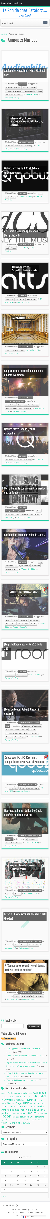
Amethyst (18, 1093)
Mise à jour (32, 1109)
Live (20, 408)
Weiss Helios (10, 95)
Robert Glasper (20, 737)
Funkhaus (35, 405)
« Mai (3, 1196)
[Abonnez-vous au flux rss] (3, 23)
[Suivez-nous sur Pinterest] (13, 23)
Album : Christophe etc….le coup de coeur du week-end (24, 593)
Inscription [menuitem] (17, 3)
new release (10, 675)
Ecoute (36, 722)
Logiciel (30, 142)
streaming (28, 146)
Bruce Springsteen (12, 514)
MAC (11, 788)
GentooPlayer (14, 1103)
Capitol (17, 730)
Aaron (39, 511)
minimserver (16, 1109)
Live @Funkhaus (18, 317)
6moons (4, 1093)
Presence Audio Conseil (14, 91)
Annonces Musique (25, 347)
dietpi (24, 1100)
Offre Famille (10, 460)
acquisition (9, 299)
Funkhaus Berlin (18, 350)
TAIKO (27, 1119)
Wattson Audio (31, 299)
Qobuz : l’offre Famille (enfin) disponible (19, 431)
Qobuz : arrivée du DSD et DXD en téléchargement (21, 170)
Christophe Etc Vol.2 (23, 566)
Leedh (4, 1106)
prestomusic (19, 146)
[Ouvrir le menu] (45, 23)
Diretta (31, 1100)
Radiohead (34, 733)
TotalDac (39, 1119)
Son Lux (33, 624)
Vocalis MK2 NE (29, 91)
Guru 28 (25, 87)
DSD (40, 193)
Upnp (37, 788)
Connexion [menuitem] (6, 3)
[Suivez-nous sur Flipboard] (10, 23)
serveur (24, 1116)
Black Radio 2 (36, 726)
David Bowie (33, 839)
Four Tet (27, 405)
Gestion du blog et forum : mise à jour (22, 1080)
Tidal (32, 1119)
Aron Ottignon (11, 405)
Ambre (11, 1092)
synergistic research (8, 1120)
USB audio (20, 1123)
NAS (42, 1109)
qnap (23, 1113)
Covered (25, 730)
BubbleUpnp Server (21, 1097)
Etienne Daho (10, 624)
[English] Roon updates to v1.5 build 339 (23, 646)
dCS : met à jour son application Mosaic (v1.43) (21, 233)
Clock (31, 1096)
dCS (7, 248)
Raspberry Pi (41, 1113)
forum (3, 1103)
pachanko (6, 1113)
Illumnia (33, 87)
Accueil (4, 34)
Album (8, 620)
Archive (16, 996)
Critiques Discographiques (15, 401)
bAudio (11, 1097)
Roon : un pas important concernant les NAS (25, 1056)
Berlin (20, 405)
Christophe (24, 514)
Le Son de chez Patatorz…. (25, 11)
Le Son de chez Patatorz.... (16, 1212)
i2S (34, 1104)
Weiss (40, 91)
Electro (8, 350)
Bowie (16, 945)
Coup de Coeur (34, 620)
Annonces (22, 84)
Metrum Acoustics (16, 1106)
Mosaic (13, 248)
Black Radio (26, 726)
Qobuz (13, 197)
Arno (40, 562)
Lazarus (18, 843)
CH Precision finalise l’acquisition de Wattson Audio (24, 269)
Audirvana (9, 146)
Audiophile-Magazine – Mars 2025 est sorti (24, 73)
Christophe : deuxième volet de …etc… (24, 535)
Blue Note (9, 730)
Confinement (34, 514)
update (24, 675)
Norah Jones (39, 996)
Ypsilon (28, 1123)
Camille (15, 620)
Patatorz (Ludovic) (12, 98)
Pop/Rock (9, 839)
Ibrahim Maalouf (27, 996)
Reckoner (9, 737)
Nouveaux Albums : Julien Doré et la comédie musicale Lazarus (23, 813)
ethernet (40, 1100)
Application (32, 784)
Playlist (32, 730)
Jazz (7, 726)
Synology (19, 1120)
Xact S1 (19, 95)
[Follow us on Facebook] (5, 23)
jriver (43, 1103)
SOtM (31, 1116)
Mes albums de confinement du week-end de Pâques (24, 490)
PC (16, 788)
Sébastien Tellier (23, 624)
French (30, 1216)
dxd (7, 197)
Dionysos (17, 894)
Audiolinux (39, 1093)
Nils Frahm (27, 408)
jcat (38, 1103)
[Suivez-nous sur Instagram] (8, 23)
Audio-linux (27, 1093)
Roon (18, 675)
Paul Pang (17, 1113)
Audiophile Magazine (13, 87)
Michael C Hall (33, 945)
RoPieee (15, 1116)
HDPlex (27, 1103)
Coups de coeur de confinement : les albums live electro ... (23, 373)
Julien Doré (36, 566)
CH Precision (19, 299)
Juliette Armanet (11, 569)
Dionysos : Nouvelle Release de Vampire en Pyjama (22, 867)
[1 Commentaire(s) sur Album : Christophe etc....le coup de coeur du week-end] (46, 591)
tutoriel (5, 1122)
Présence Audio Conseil (14, 733)
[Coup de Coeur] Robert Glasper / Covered (21, 711)
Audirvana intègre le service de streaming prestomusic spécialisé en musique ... (23, 121)
